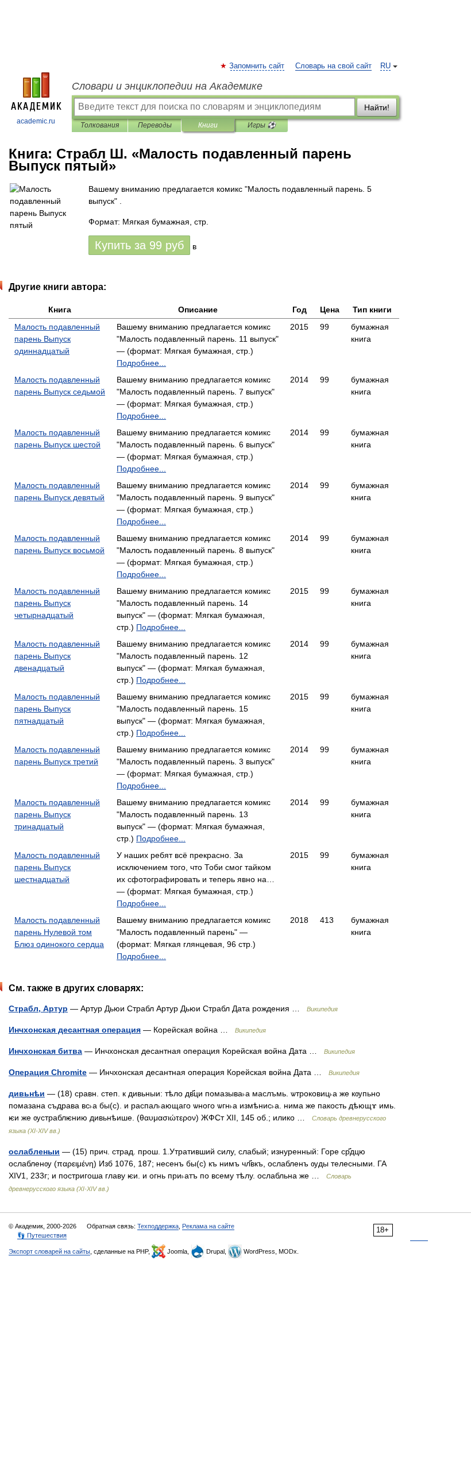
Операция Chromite (48, 1072)
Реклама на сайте (208, 1226)
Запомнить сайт (257, 66)
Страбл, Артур (38, 1008)
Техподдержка (158, 1226)
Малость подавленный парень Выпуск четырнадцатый (57, 603)
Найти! (376, 107)
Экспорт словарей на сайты (49, 1251)
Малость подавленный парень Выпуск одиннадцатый (57, 338)
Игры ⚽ (262, 125)
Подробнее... (141, 363)
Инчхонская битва (45, 1051)
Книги (208, 125)
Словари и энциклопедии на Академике (167, 86)
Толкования (99, 125)
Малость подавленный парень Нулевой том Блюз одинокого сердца (59, 932)
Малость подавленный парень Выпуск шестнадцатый (57, 867)
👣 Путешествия (42, 1235)
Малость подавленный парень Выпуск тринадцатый (57, 814)
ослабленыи (34, 1151)
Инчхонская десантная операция (75, 1029)
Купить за (139, 245)
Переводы (155, 125)
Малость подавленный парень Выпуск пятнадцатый (57, 708)
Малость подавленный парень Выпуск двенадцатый (57, 655)
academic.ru (36, 121)
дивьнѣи (27, 1093)
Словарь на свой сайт (333, 66)
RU (385, 66)
